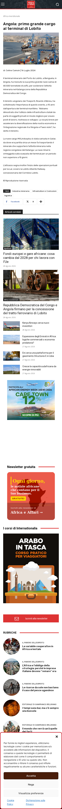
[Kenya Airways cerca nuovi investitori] (11, 326)
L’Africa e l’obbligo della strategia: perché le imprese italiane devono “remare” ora (39, 668)
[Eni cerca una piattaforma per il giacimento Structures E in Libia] (11, 356)
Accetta (31, 775)
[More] (41, 201)
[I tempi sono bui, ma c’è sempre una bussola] (11, 708)
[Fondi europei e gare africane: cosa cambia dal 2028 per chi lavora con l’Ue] (31, 234)
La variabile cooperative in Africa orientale (37, 648)
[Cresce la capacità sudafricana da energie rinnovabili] (11, 369)
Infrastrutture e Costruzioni (44, 191)
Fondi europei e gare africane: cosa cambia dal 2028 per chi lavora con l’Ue (29, 258)
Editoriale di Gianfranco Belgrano (39, 704)
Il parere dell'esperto (33, 643)
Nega (31, 784)
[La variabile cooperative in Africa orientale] (11, 646)
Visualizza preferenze (31, 793)
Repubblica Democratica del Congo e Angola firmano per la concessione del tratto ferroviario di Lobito (30, 309)
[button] (56, 736)
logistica (8, 195)
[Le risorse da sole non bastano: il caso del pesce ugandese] (11, 687)
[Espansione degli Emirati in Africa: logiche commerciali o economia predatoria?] (11, 339)
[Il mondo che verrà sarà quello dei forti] (11, 728)
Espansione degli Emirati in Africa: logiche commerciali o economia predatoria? (39, 339)
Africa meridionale (11, 16)
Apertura (7, 248)
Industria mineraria (20, 191)
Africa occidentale (11, 300)
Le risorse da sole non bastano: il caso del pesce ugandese (40, 689)
